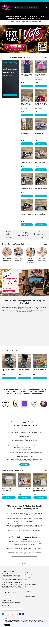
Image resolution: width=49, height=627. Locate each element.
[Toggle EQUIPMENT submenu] (22, 16)
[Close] (47, 618)
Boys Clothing (19, 258)
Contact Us (27, 582)
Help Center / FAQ (29, 574)
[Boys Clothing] (18, 252)
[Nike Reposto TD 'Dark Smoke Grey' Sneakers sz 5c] (27, 205)
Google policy (14, 622)
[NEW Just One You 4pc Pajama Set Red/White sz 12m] (41, 95)
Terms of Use (28, 591)
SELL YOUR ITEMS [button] (40, 16)
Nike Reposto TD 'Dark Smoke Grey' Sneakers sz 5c (27, 214)
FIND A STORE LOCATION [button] (13, 18)
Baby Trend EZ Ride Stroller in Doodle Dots (8, 370)
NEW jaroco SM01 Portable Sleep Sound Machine (8, 489)
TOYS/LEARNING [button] (8, 16)
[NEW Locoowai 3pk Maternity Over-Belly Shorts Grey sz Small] (41, 205)
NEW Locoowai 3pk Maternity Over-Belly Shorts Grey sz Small (40, 214)
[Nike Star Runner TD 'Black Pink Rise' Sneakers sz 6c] (41, 179)
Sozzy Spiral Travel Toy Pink (24, 488)
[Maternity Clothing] (30, 252)
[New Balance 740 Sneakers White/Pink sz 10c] (27, 179)
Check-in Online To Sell (25, 23)
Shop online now (11, 530)
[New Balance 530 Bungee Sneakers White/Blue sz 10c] (41, 153)
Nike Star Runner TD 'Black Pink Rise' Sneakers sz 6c (41, 188)
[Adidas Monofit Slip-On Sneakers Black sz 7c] (27, 153)
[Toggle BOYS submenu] (7, 14)
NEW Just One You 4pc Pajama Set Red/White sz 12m (41, 105)
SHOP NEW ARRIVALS (10, 95)
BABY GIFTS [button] (32, 16)
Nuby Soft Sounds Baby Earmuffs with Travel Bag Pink (39, 490)
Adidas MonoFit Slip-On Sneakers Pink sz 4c (40, 132)
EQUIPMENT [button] (18, 16)
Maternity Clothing (30, 259)
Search (27, 572)
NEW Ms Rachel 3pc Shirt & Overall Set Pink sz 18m (27, 75)
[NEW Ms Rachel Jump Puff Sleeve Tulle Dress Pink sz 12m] (41, 66)
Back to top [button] (24, 563)
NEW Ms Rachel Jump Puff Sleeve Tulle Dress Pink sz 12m (40, 76)
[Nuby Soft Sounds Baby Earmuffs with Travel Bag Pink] (40, 480)
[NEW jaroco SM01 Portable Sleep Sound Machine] (9, 480)
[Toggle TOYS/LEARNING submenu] (13, 16)
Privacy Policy (28, 586)
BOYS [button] (5, 14)
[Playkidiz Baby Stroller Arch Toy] (40, 361)
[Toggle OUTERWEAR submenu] (29, 14)
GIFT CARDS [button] (24, 18)
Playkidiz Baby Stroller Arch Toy (39, 370)
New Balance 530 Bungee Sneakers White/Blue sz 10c (41, 162)
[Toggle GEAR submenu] (27, 16)
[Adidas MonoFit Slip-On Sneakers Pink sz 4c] (41, 124)
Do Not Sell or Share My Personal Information (35, 589)
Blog (26, 579)
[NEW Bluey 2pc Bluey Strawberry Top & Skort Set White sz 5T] (27, 95)
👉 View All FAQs (24, 464)
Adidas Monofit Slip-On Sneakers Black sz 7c (26, 161)
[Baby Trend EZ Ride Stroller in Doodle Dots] (9, 361)
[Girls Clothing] (7, 252)
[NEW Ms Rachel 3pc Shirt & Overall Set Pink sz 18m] (27, 66)
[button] (46, 7)
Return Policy (28, 593)
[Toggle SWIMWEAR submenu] (21, 14)
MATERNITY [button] (41, 14)
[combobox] (26, 7)
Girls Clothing (7, 258)
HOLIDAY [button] (34, 14)
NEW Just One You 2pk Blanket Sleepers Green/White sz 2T (26, 133)
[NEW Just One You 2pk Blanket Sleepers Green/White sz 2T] (27, 124)
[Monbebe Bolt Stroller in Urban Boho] (24, 361)
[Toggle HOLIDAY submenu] (36, 14)
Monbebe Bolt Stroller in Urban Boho (23, 370)
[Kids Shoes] (42, 252)
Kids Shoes (42, 258)
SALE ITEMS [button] (38, 18)
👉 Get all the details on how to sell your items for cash (24, 556)
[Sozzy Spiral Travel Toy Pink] (24, 480)
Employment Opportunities (31, 584)
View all (45, 57)
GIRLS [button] (10, 14)
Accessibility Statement (30, 596)
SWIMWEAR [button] (17, 14)
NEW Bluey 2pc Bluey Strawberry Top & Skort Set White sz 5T (26, 105)
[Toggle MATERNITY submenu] (45, 14)
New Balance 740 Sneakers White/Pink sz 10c (26, 188)
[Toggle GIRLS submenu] (12, 14)
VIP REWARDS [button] (31, 18)
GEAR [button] (25, 16)
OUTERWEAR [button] (26, 14)
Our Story (27, 577)
